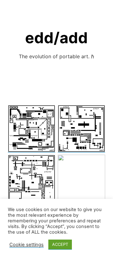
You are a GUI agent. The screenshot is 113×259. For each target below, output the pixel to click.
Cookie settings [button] (26, 244)
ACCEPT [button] (60, 244)
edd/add (56, 37)
